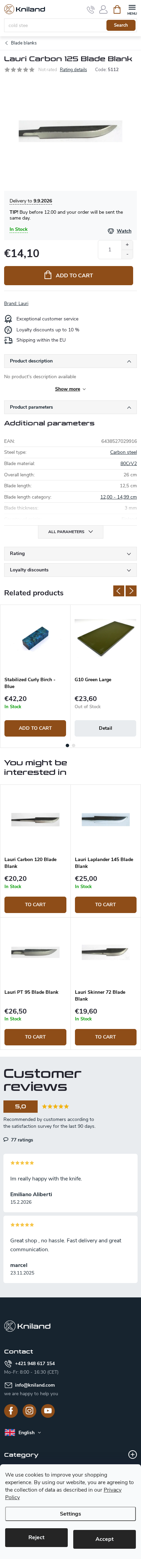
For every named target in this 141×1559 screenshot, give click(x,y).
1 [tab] (67, 745)
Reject (36, 1537)
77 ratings (21, 1140)
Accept (104, 1539)
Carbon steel (123, 452)
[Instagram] (29, 1411)
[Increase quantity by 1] (127, 245)
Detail (105, 728)
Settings (70, 1514)
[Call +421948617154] (91, 9)
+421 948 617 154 (35, 1363)
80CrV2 (128, 463)
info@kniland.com (35, 1385)
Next (131, 590)
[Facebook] (11, 1411)
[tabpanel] (35, 673)
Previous (118, 590)
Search (121, 25)
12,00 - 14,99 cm (118, 497)
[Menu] (132, 9)
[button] (35, 894)
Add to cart (74, 275)
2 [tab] (73, 745)
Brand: (16, 304)
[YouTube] (48, 1411)
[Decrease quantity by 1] (127, 254)
